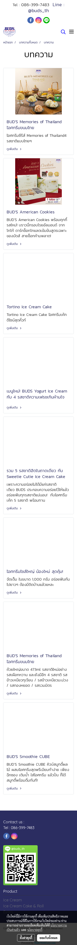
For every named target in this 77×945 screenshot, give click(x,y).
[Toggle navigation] (71, 32)
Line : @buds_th (46, 7)
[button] (62, 32)
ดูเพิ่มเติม (13, 149)
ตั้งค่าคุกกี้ (26, 938)
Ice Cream (12, 900)
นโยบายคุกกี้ (34, 930)
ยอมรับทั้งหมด (49, 938)
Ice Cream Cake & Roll (23, 906)
